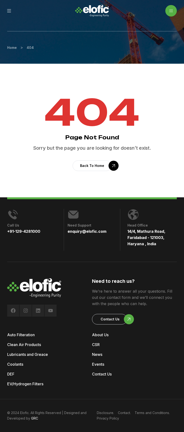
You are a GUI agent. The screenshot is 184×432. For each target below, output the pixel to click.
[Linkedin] (38, 311)
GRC (34, 418)
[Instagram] (26, 311)
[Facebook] (13, 311)
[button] (171, 11)
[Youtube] (51, 311)
